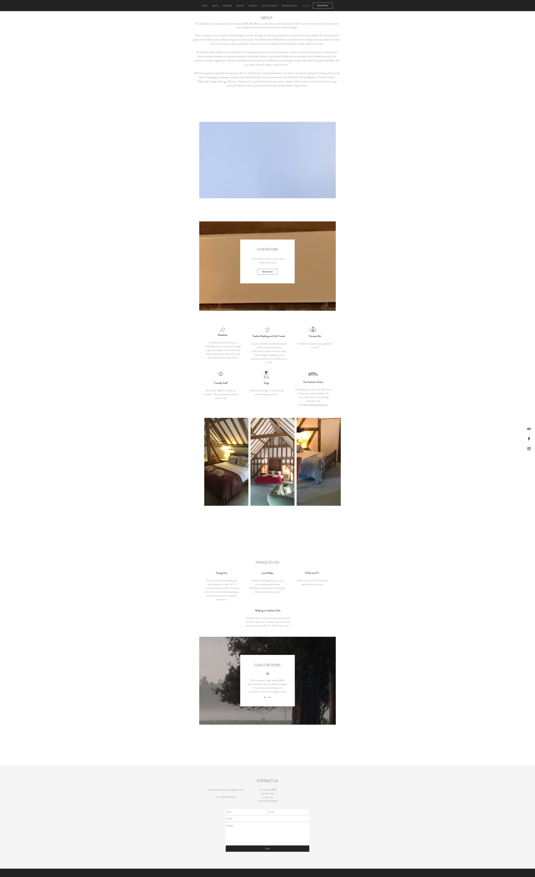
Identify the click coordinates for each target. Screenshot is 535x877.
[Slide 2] (267, 697)
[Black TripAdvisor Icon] (529, 429)
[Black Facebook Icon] (529, 439)
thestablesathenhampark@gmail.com (225, 789)
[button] (226, 462)
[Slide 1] (264, 697)
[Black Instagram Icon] (529, 448)
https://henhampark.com (315, 404)
